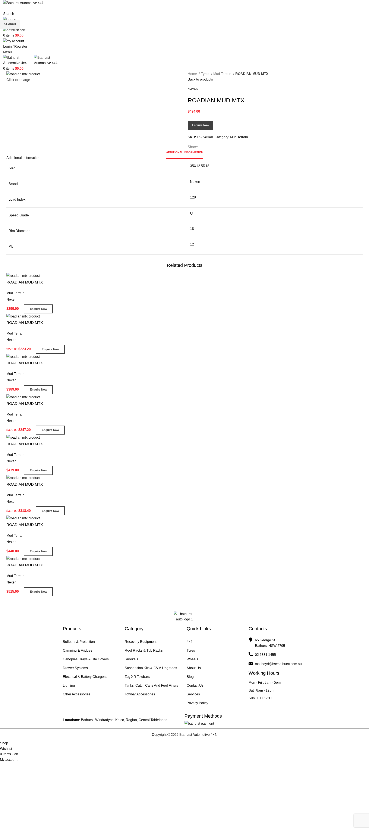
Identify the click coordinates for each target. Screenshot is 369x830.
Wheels (192, 659)
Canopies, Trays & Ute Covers (86, 659)
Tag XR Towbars (137, 677)
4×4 (189, 641)
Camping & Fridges (77, 650)
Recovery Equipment (141, 641)
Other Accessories (76, 694)
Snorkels (131, 659)
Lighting (69, 685)
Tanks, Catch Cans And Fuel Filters (151, 685)
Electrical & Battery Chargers (85, 677)
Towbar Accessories (140, 694)
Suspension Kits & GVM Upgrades (151, 668)
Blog (190, 677)
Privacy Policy (197, 703)
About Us (194, 668)
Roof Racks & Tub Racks (144, 650)
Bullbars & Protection (79, 641)
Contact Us (195, 685)
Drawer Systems (75, 668)
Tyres (191, 650)
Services (193, 694)
